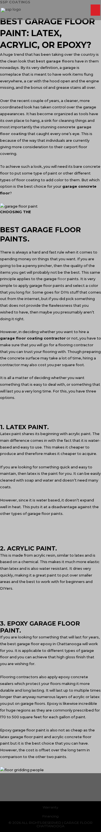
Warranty (50, 807)
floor (62, 279)
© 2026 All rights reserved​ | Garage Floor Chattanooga (50, 824)
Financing (50, 816)
